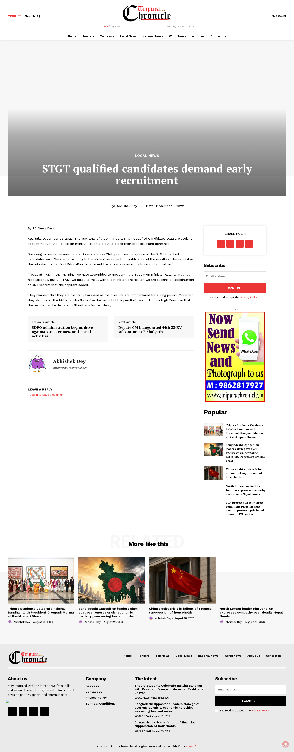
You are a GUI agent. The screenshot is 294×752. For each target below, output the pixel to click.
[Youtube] (44, 711)
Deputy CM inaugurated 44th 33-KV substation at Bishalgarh (150, 329)
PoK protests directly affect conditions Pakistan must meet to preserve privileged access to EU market (245, 508)
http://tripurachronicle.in (70, 367)
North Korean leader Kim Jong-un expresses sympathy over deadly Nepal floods (245, 490)
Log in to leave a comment (47, 394)
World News (143, 716)
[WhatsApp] (249, 244)
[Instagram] (23, 711)
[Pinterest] (240, 244)
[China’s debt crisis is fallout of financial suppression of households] (213, 472)
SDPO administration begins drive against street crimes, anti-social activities (62, 331)
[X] (230, 244)
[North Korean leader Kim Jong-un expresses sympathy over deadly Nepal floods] (213, 490)
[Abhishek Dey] (37, 364)
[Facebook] (221, 244)
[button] (33, 16)
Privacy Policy (248, 297)
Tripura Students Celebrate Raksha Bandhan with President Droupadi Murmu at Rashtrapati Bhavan (244, 431)
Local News (147, 155)
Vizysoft (191, 746)
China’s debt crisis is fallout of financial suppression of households (245, 473)
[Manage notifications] (285, 744)
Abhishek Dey (127, 206)
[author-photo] (10, 622)
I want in (233, 287)
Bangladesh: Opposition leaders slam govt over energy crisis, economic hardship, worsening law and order (245, 452)
